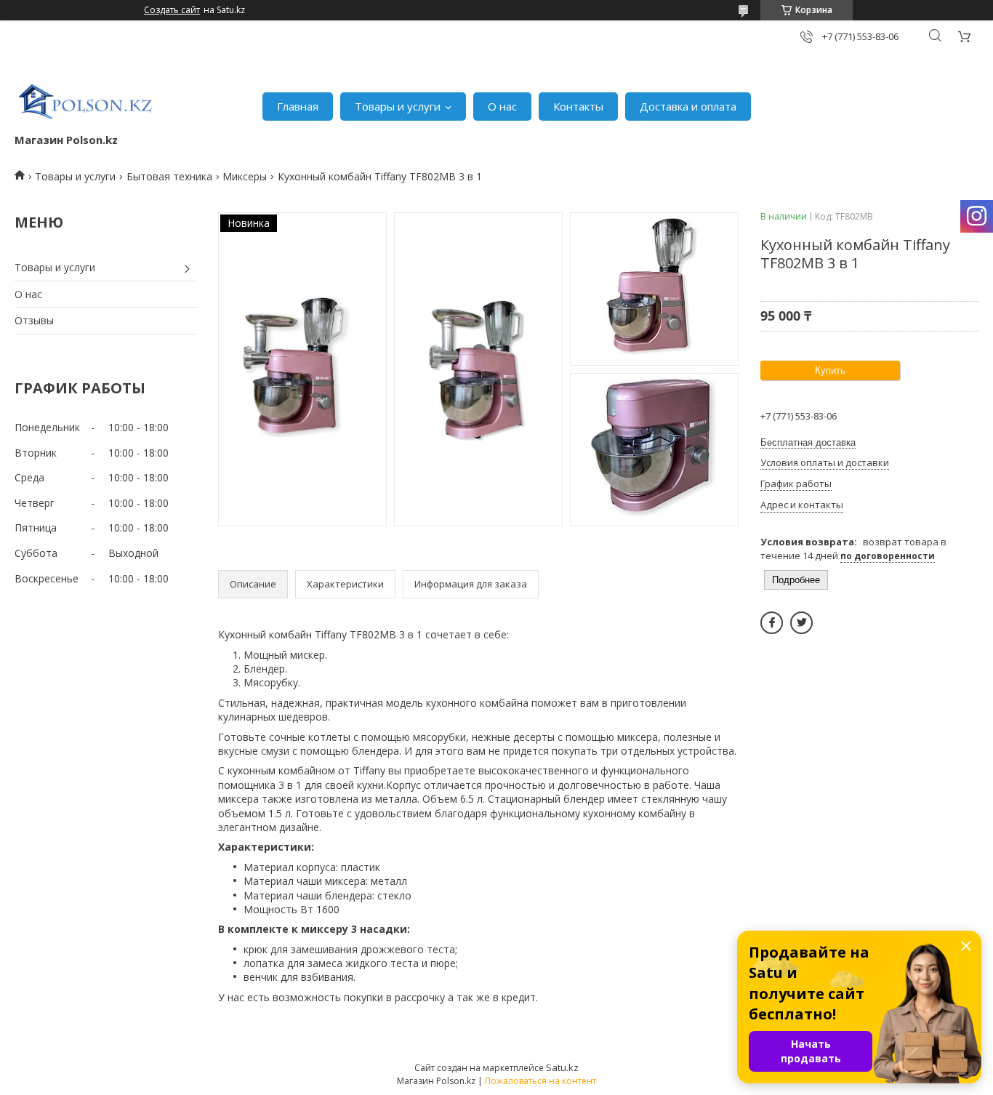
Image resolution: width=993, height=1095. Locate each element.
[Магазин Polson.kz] (87, 98)
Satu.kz (562, 1067)
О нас (502, 106)
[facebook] (771, 622)
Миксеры (244, 176)
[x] (801, 622)
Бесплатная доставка (808, 442)
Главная (297, 106)
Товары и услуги (398, 106)
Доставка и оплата (688, 106)
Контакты (578, 106)
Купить (830, 370)
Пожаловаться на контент (540, 1081)
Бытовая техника (169, 176)
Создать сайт (172, 10)
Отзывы (34, 320)
